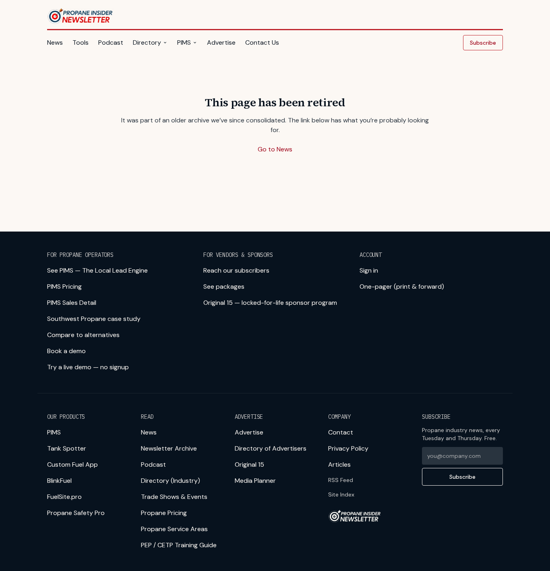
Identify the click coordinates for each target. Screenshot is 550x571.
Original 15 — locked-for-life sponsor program (270, 302)
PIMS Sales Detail (71, 302)
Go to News (275, 149)
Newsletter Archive (169, 448)
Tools (80, 42)
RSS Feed (340, 480)
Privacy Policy (348, 448)
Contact (340, 432)
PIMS (184, 42)
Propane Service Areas (174, 529)
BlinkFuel (59, 480)
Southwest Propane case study (94, 318)
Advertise (221, 42)
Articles (339, 464)
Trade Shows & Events (174, 496)
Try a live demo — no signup (88, 367)
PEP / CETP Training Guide (179, 545)
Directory (147, 42)
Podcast (110, 42)
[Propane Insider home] (80, 16)
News (55, 42)
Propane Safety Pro (76, 513)
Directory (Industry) (170, 480)
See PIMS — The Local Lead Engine (97, 270)
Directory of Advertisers (270, 448)
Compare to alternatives (83, 335)
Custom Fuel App (72, 464)
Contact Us (262, 42)
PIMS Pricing (64, 286)
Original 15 (249, 464)
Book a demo (66, 351)
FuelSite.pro (64, 496)
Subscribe (483, 42)
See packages (223, 286)
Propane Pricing (164, 513)
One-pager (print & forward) (402, 286)
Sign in (369, 270)
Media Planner (255, 480)
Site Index (341, 494)
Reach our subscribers (236, 270)
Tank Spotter (66, 448)
